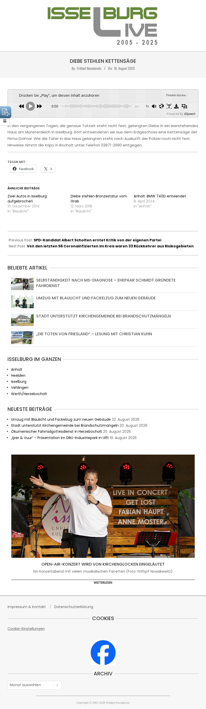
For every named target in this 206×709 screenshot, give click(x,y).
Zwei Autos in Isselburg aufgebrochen (27, 199)
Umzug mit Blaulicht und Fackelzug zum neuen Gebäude (96, 298)
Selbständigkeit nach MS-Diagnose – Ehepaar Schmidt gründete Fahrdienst (106, 283)
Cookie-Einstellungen (26, 628)
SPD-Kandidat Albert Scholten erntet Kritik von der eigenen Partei (97, 240)
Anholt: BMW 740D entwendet (160, 196)
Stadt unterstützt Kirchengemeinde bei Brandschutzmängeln (103, 316)
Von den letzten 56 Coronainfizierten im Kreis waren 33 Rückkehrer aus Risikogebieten (110, 246)
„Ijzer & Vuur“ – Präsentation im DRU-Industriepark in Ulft (60, 437)
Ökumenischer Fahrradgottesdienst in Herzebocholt (56, 431)
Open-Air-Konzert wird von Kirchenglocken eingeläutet (103, 564)
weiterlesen (103, 582)
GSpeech (189, 113)
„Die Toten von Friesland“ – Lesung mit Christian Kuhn (94, 334)
